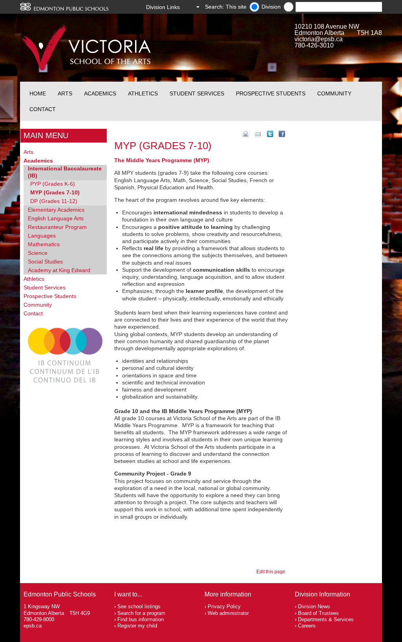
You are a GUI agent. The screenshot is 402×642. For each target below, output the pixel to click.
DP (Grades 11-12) (53, 201)
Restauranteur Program (57, 227)
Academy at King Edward (59, 270)
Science (38, 253)
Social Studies (45, 261)
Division (271, 6)
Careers (307, 626)
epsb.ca (33, 626)
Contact (42, 109)
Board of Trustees (318, 613)
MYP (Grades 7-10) (55, 192)
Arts (65, 93)
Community (334, 93)
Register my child (137, 626)
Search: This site (226, 6)
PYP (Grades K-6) (52, 184)
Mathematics (44, 244)
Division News (314, 606)
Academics (100, 93)
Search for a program (141, 613)
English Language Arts (56, 218)
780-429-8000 (39, 619)
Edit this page (272, 571)
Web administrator (228, 613)
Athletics (143, 93)
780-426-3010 (314, 45)
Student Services (197, 93)
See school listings (139, 606)
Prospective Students (270, 93)
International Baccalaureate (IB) (65, 172)
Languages (42, 235)
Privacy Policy (224, 606)
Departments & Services (326, 619)
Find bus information (140, 619)
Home (37, 93)
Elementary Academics (56, 210)
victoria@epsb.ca (318, 39)
